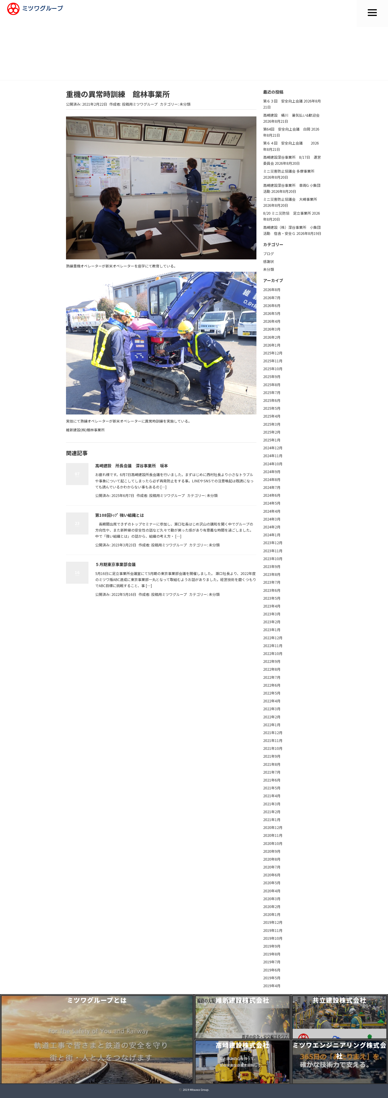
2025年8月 (271, 384)
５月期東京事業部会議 (115, 564)
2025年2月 (271, 432)
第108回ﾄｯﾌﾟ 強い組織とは (119, 515)
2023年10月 (272, 558)
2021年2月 (271, 811)
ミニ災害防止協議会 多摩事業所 (288, 171)
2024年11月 (272, 455)
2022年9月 (271, 661)
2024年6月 (271, 495)
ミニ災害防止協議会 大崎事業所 (290, 199)
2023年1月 (271, 629)
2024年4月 (271, 511)
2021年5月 (271, 788)
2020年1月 (271, 914)
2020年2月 (271, 906)
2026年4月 (271, 321)
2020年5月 (271, 882)
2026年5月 (271, 313)
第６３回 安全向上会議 (283, 101)
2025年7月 (271, 392)
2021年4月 (271, 795)
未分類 (185, 104)
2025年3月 (271, 424)
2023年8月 (271, 574)
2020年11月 (272, 835)
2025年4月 (271, 416)
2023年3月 (271, 614)
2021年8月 (271, 764)
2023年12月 (272, 542)
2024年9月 (271, 471)
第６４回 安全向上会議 (286, 143)
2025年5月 (271, 408)
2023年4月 (271, 606)
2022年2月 (271, 716)
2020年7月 (271, 867)
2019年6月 (271, 970)
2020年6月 (271, 875)
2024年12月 (272, 447)
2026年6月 (271, 305)
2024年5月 (271, 503)
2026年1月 (271, 345)
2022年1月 (271, 724)
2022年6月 (271, 685)
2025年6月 (271, 400)
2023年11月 (272, 550)
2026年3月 (271, 329)
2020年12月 (272, 827)
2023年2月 (271, 621)
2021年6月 (271, 780)
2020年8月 (271, 859)
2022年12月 (272, 637)
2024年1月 (271, 534)
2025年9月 (271, 376)
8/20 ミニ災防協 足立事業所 (287, 213)
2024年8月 (271, 479)
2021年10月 (272, 748)
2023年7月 (271, 582)
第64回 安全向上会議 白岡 (286, 129)
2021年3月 (271, 803)
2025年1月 (271, 440)
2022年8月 (271, 669)
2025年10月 (272, 368)
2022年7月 (271, 677)
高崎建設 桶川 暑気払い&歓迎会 (291, 115)
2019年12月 (272, 922)
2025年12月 (272, 353)
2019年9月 (271, 946)
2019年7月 (271, 961)
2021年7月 (271, 772)
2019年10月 (272, 938)
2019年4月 (271, 985)
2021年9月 (271, 756)
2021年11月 (272, 740)
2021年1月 (271, 819)
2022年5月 (271, 693)
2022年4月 (271, 701)
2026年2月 (271, 337)
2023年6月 (271, 590)
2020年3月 (271, 898)
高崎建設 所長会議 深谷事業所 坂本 (131, 465)
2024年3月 (271, 519)
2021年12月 (272, 732)
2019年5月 (271, 977)
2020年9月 (271, 851)
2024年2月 (271, 527)
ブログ (268, 253)
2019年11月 (272, 930)
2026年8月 (271, 289)
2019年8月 (271, 954)
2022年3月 (271, 708)
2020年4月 (271, 890)
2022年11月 (272, 645)
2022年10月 (272, 653)
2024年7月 (271, 487)
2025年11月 (272, 360)
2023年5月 (271, 598)
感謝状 (268, 261)
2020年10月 (272, 843)
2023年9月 (271, 566)
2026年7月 (271, 297)
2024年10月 (272, 463)
